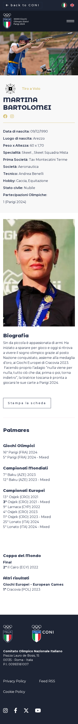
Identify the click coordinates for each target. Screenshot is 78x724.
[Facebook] (5, 116)
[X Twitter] (26, 709)
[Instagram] (5, 711)
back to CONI (24, 5)
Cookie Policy (14, 692)
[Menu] (69, 21)
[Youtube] (38, 711)
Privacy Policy (14, 681)
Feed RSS (47, 681)
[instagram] (12, 116)
